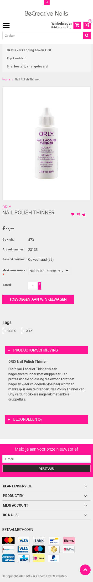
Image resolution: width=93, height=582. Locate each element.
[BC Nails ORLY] (46, 13)
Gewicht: (8, 239)
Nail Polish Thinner (27, 79)
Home (6, 79)
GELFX (11, 331)
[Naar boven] (85, 569)
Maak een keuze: (14, 272)
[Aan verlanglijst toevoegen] (73, 214)
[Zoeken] (87, 35)
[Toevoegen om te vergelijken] (78, 214)
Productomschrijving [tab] (35, 350)
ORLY (6, 207)
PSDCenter (59, 576)
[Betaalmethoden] (8, 540)
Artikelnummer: (13, 249)
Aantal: (6, 285)
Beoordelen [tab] (27, 419)
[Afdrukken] (84, 214)
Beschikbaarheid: (14, 259)
